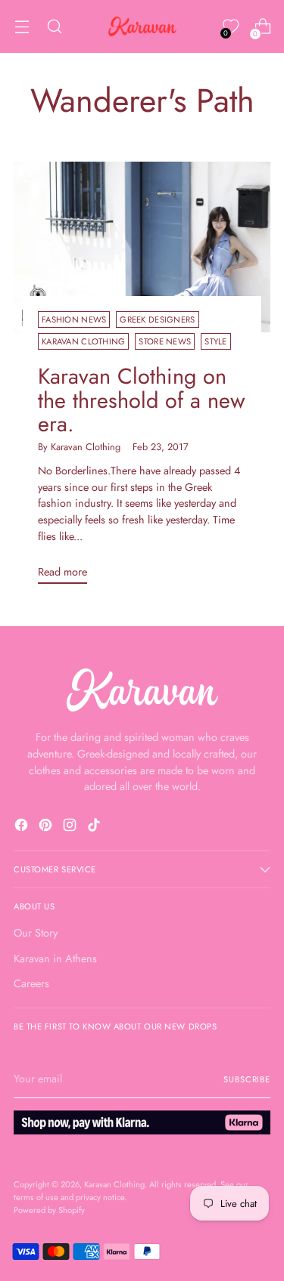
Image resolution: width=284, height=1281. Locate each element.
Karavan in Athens (55, 958)
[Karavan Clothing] (142, 26)
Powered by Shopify (49, 1210)
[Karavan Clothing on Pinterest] (47, 827)
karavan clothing (83, 341)
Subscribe (246, 1079)
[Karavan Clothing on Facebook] (23, 827)
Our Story (36, 932)
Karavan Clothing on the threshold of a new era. (141, 400)
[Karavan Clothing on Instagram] (71, 827)
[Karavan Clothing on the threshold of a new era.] (142, 247)
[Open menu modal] (21, 26)
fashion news (74, 319)
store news (165, 341)
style (215, 341)
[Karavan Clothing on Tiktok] (95, 827)
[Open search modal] (54, 26)
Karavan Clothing (114, 1184)
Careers (31, 983)
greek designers (157, 319)
